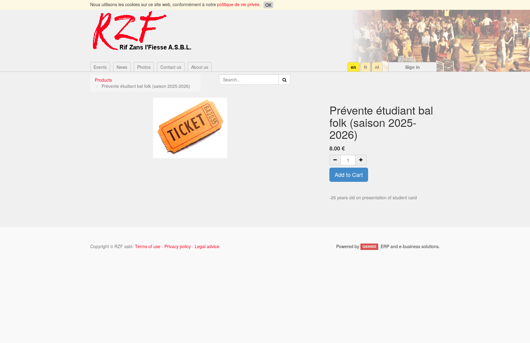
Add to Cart (349, 174)
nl (377, 67)
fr (365, 67)
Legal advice (207, 246)
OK (268, 5)
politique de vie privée (238, 4)
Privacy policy (177, 246)
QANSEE (369, 246)
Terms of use (147, 246)
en (353, 67)
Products (103, 80)
